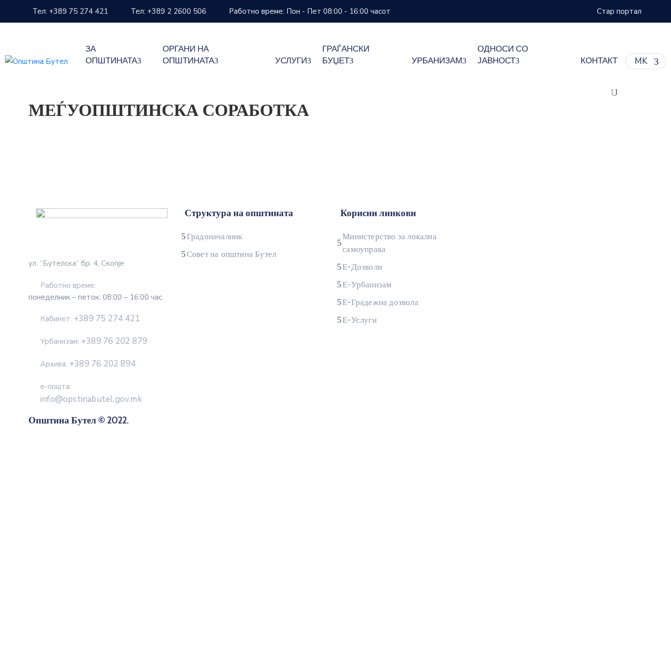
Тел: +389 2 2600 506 (168, 11)
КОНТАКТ (599, 60)
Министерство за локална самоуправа (389, 242)
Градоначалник (215, 236)
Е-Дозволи (362, 267)
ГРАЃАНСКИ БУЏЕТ (345, 54)
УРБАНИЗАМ (437, 60)
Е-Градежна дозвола (380, 302)
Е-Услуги (359, 320)
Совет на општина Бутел (231, 254)
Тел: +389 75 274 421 (70, 11)
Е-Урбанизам (366, 284)
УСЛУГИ (291, 60)
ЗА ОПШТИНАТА (111, 54)
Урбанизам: (93, 341)
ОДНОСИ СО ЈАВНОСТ (502, 54)
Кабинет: (90, 319)
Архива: (88, 364)
